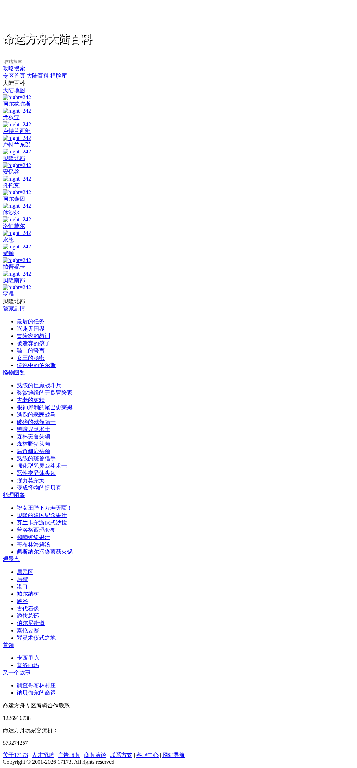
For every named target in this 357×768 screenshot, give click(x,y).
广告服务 (69, 755)
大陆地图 (14, 90)
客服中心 (147, 755)
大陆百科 (37, 76)
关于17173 (15, 755)
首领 (8, 645)
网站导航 (173, 755)
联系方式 (121, 755)
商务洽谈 (95, 755)
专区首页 (14, 76)
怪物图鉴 (14, 372)
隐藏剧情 (14, 308)
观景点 (11, 559)
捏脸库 (58, 76)
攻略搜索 (14, 68)
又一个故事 (17, 672)
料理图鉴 (14, 495)
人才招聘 (43, 755)
